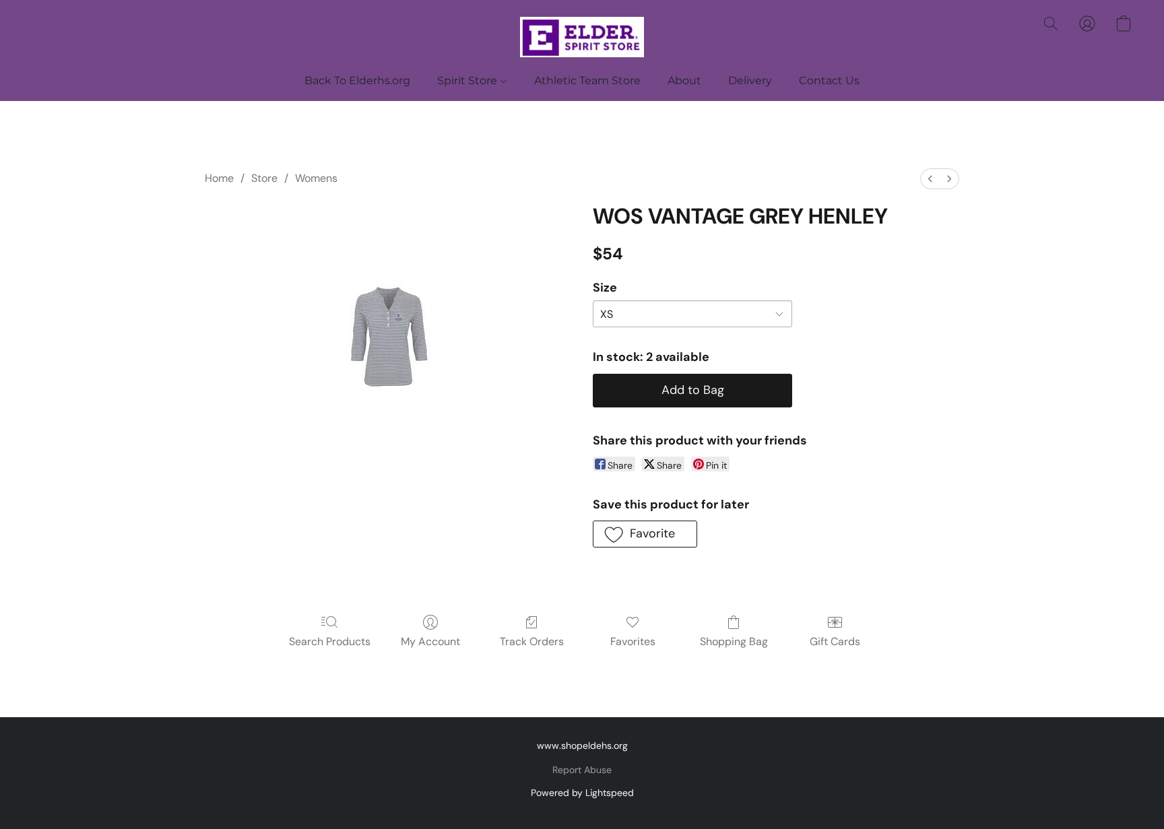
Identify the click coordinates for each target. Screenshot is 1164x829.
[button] (582, 37)
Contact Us (829, 80)
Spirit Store (468, 80)
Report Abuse (582, 770)
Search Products (329, 641)
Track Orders (532, 641)
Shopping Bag (734, 641)
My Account (430, 641)
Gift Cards (835, 641)
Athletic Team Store (587, 80)
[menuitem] (930, 179)
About (684, 80)
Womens (316, 178)
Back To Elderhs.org (357, 80)
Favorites (632, 641)
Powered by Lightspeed (582, 793)
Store (264, 178)
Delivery (750, 80)
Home (219, 178)
